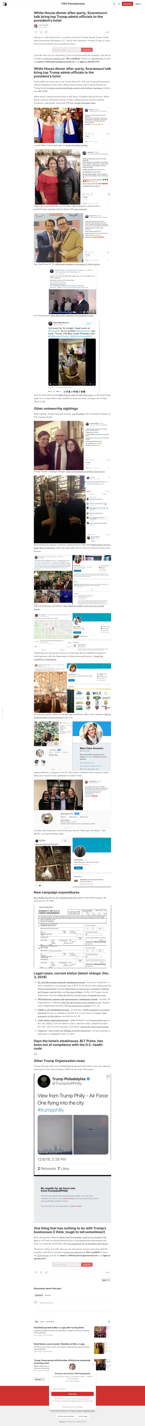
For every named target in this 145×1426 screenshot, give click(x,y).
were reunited (80, 209)
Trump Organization (47, 988)
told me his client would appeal (94, 1026)
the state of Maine (74, 992)
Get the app (83, 1416)
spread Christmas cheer (84, 103)
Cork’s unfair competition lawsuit (53, 1020)
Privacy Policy (88, 1401)
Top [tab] (36, 1322)
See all (38, 1379)
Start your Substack (67, 1416)
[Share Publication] (119, 4)
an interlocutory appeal (79, 1005)
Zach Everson (43, 25)
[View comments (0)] (41, 32)
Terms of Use (83, 1399)
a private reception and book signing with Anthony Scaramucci (75, 88)
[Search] (114, 4)
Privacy (73, 1411)
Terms (79, 1411)
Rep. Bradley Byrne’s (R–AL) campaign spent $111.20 (57, 897)
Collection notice (89, 1411)
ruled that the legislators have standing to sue (81, 1002)
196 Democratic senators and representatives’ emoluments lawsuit (68, 999)
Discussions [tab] (50, 1322)
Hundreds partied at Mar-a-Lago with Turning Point (59, 1327)
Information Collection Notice (72, 1401)
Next (104, 1280)
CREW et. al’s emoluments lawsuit (53, 1009)
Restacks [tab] (48, 1295)
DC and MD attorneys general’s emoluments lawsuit (61, 982)
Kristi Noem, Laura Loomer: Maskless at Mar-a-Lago (59, 1344)
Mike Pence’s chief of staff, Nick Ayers (76, 395)
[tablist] (43, 1295)
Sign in (138, 4)
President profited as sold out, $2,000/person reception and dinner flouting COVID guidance (61, 1331)
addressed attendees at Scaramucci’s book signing (77, 264)
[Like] (36, 32)
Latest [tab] (42, 1322)
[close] (93, 1364)
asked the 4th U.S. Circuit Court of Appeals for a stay (82, 995)
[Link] (31, 72)
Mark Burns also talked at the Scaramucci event (72, 315)
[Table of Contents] (2, 712)
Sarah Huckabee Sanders (77, 145)
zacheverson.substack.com (54, 58)
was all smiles (78, 413)
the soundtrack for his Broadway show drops (88, 1243)
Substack (62, 1422)
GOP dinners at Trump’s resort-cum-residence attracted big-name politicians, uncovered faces (62, 1348)
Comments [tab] (39, 1295)
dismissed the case (98, 1020)
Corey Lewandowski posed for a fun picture (85, 471)
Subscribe (127, 4)
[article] (72, 1332)
